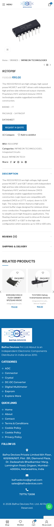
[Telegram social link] (26, 162)
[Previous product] (44, 64)
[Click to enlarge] (7, 50)
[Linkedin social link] (22, 162)
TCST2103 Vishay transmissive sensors (40, 296)
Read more (12, 278)
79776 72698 (27, 494)
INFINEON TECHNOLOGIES (34, 60)
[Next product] (50, 64)
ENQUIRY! (19, 278)
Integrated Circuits (11, 152)
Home (5, 60)
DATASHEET (8, 119)
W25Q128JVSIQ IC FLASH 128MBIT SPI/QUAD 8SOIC (14, 298)
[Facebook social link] (10, 162)
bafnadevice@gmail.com (27, 479)
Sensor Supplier (40, 303)
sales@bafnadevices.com (27, 483)
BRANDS (14, 60)
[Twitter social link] (14, 162)
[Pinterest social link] (18, 162)
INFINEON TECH (17, 156)
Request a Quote (14, 127)
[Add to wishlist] (17, 272)
